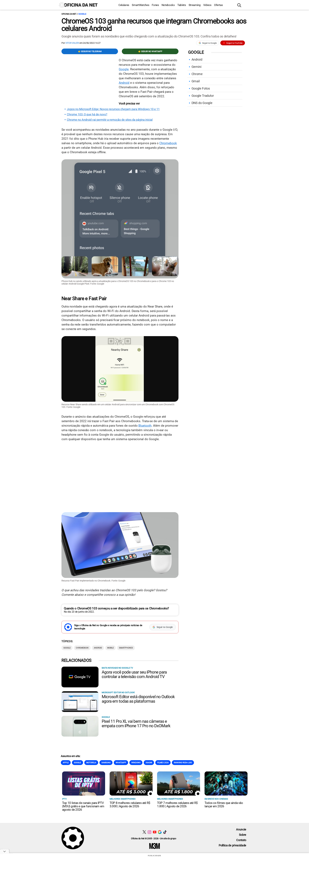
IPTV (64, 799)
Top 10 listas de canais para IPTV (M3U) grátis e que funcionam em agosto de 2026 (83, 806)
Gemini (196, 67)
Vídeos (207, 5)
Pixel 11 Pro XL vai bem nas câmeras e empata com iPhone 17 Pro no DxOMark (136, 723)
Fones (155, 5)
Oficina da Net (68, 14)
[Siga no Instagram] (149, 832)
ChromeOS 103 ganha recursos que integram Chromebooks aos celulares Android (153, 24)
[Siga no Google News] (160, 832)
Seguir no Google (209, 43)
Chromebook (168, 143)
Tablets (181, 5)
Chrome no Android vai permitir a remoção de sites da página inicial (110, 119)
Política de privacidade (232, 845)
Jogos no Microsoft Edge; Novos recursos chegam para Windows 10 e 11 (113, 109)
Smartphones (126, 648)
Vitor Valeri (72, 43)
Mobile (110, 648)
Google (82, 14)
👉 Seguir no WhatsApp (150, 51)
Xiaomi (149, 762)
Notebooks (168, 5)
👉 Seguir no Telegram (90, 51)
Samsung (106, 762)
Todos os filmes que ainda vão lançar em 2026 (224, 804)
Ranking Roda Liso (183, 762)
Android (124, 83)
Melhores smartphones (123, 799)
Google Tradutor (203, 96)
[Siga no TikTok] (165, 832)
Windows (135, 762)
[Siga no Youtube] (155, 832)
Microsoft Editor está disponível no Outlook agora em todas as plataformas (138, 698)
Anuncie (241, 829)
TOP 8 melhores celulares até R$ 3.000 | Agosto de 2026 (130, 804)
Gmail (196, 81)
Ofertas (218, 5)
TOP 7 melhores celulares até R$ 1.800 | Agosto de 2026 (177, 804)
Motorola (91, 762)
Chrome (197, 74)
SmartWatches (140, 5)
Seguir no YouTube (234, 43)
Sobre (242, 834)
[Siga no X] (144, 832)
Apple (66, 762)
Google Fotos (201, 88)
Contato (241, 840)
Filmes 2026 (163, 762)
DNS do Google (202, 103)
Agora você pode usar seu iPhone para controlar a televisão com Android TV (134, 674)
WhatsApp (121, 762)
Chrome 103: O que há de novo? (87, 114)
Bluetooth (144, 425)
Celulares (123, 5)
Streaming (195, 5)
